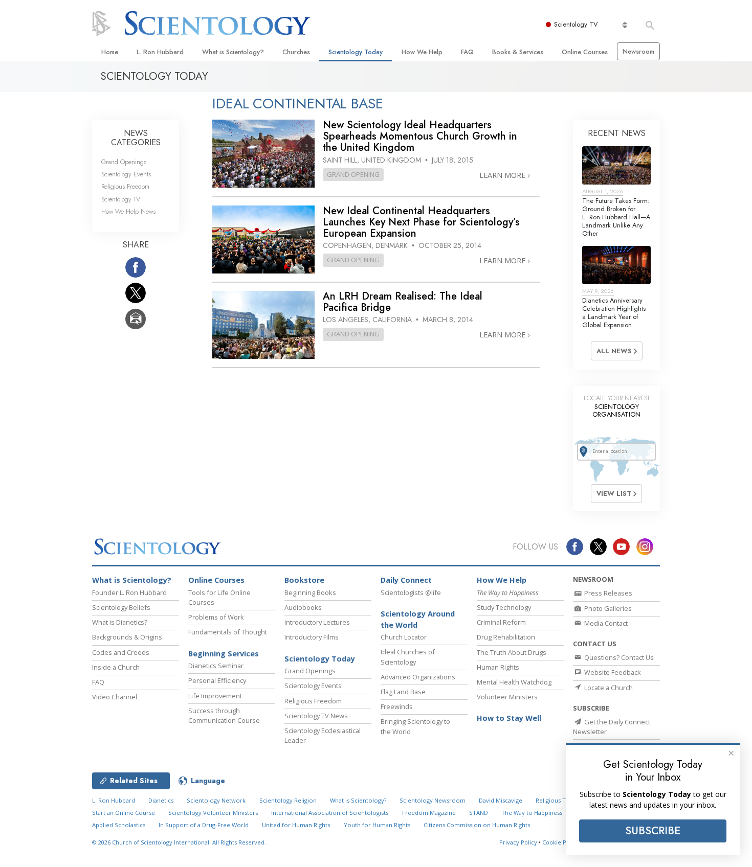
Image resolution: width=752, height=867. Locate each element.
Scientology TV (576, 24)
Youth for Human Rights (377, 825)
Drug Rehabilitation (506, 637)
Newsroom (638, 51)
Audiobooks (303, 607)
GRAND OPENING (353, 174)
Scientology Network (216, 800)
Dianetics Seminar (216, 665)
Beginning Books (310, 592)
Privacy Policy (518, 842)
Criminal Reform (501, 622)
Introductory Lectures (317, 622)
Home (109, 52)
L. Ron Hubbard (160, 52)
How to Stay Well (509, 718)
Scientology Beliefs (121, 607)
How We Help (422, 52)
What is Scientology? (233, 52)
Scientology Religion (288, 800)
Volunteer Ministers (507, 696)
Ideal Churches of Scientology (408, 656)
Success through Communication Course (224, 715)
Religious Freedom (125, 186)
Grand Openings (123, 162)
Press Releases (607, 593)
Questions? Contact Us (618, 657)
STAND (478, 812)
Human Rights (498, 667)
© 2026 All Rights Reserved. (179, 842)
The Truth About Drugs (511, 652)
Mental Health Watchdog (514, 682)
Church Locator (404, 637)
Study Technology (504, 607)
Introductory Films (311, 637)
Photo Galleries (607, 608)
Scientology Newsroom (433, 800)
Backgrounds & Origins (127, 637)
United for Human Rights (296, 825)
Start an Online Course (123, 812)
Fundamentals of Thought (227, 631)
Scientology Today (355, 52)
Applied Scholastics (118, 825)
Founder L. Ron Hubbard (129, 592)
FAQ (467, 52)
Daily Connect (406, 580)
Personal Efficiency (217, 680)
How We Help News (128, 211)
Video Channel (114, 696)
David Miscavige (500, 800)
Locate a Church (608, 687)
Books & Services (517, 52)
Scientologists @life (411, 592)
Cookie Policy (560, 842)
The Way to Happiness (531, 812)
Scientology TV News (316, 715)
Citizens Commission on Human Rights (477, 825)
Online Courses (585, 52)
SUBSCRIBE (652, 830)
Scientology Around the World (418, 619)
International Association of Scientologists (329, 812)
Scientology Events (126, 174)
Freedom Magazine (429, 812)
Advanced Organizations (418, 676)
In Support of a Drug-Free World (204, 825)
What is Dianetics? (119, 622)
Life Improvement (215, 695)
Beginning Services (223, 653)
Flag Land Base (403, 691)
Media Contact (605, 623)
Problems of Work (216, 617)
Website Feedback (612, 672)
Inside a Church (116, 667)
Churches (296, 52)
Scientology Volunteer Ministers (213, 812)
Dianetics (160, 800)
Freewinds (397, 706)
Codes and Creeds (120, 652)
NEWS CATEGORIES (136, 137)
